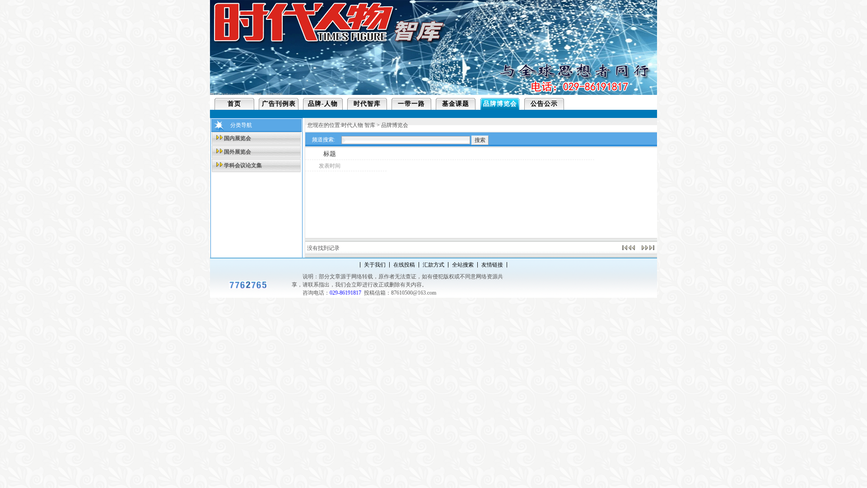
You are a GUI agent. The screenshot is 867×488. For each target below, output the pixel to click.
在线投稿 (404, 265)
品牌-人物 (323, 103)
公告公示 (544, 103)
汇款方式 (433, 265)
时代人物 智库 (358, 125)
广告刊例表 (279, 103)
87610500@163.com (413, 293)
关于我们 (375, 265)
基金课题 (455, 103)
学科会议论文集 (243, 165)
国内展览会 (237, 138)
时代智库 (367, 103)
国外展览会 (237, 152)
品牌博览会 (500, 103)
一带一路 (411, 103)
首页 (234, 103)
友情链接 (492, 265)
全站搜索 (463, 265)
